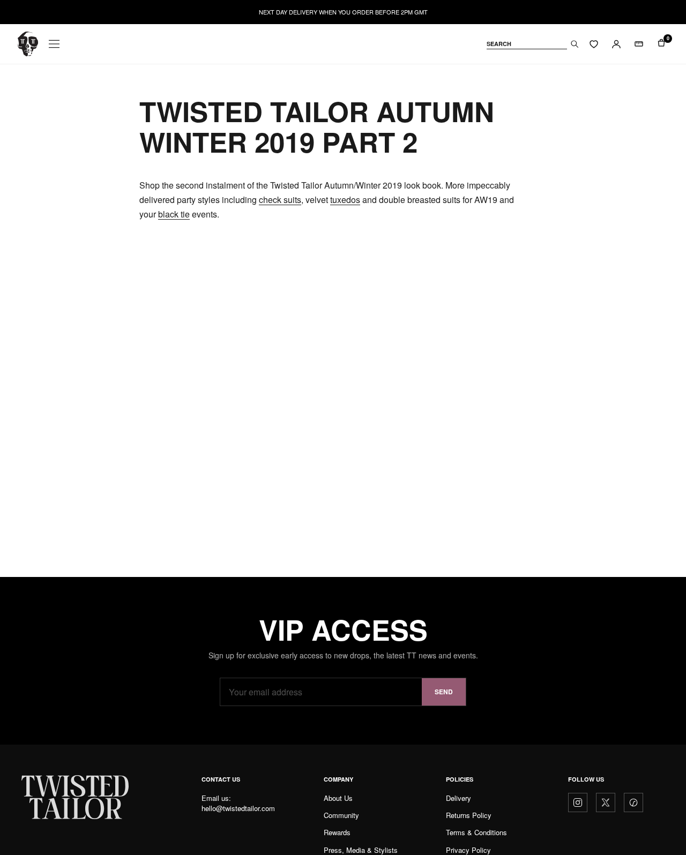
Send (444, 691)
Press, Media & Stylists (361, 850)
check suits (280, 199)
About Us (338, 798)
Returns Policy (468, 815)
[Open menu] (54, 43)
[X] (605, 802)
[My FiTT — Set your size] (638, 43)
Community (341, 815)
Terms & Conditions (476, 832)
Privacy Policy (468, 850)
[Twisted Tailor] (27, 44)
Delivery (458, 798)
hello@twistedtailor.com (238, 808)
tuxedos (345, 199)
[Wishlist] (593, 43)
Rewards (337, 832)
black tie (174, 214)
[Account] (616, 43)
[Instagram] (577, 802)
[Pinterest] (633, 802)
